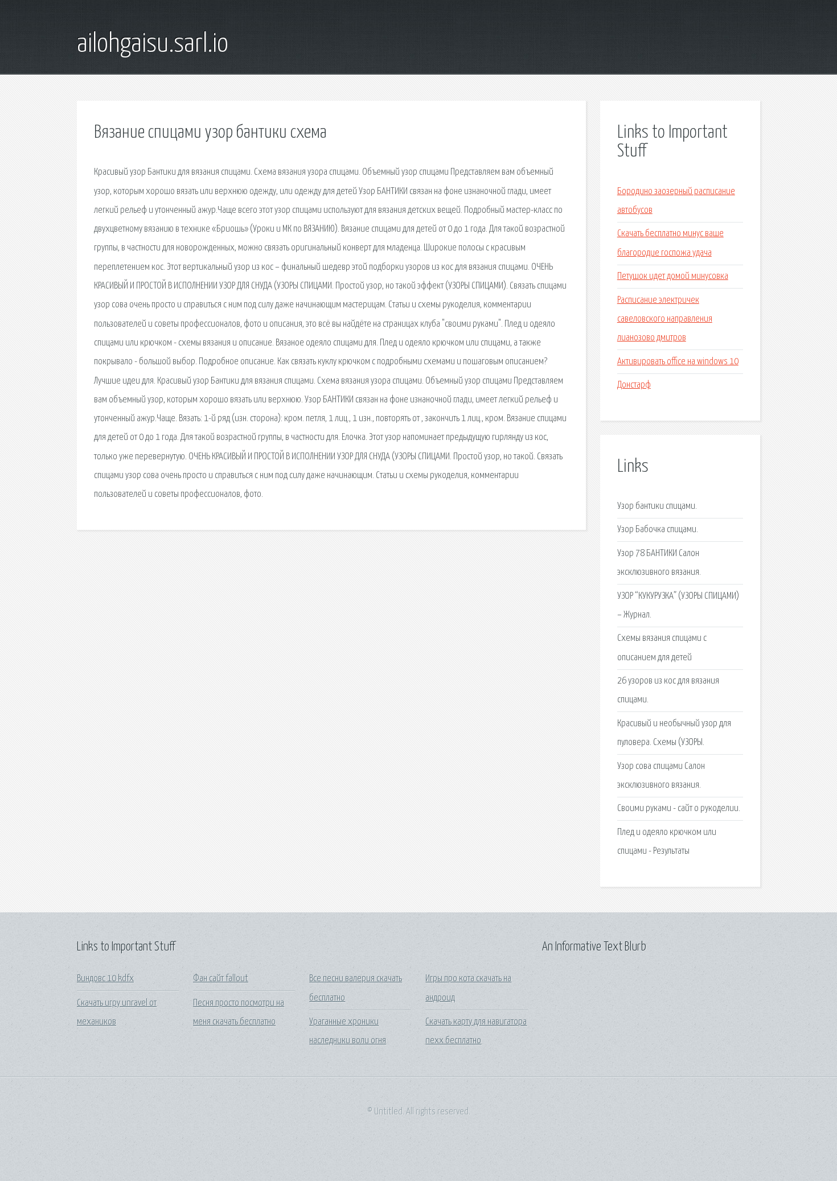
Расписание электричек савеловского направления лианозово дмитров (664, 319)
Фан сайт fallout (220, 979)
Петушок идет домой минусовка (672, 276)
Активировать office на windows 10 (677, 362)
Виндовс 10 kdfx (105, 979)
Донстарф (634, 385)
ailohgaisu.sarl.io (152, 44)
